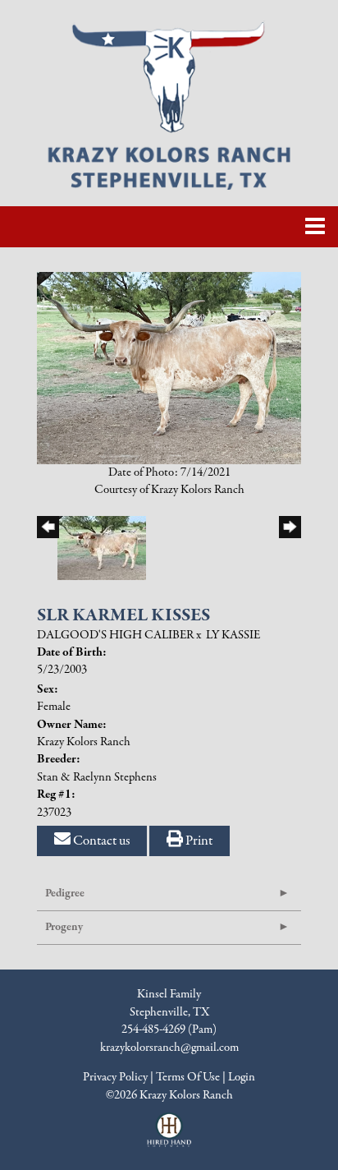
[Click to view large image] (169, 367)
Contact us (100, 840)
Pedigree (64, 893)
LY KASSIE (233, 635)
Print (197, 840)
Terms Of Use (188, 1077)
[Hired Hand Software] (169, 1137)
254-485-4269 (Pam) (169, 1029)
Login (241, 1077)
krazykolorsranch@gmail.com (169, 1047)
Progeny (64, 927)
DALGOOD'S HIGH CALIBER (115, 635)
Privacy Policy (115, 1077)
